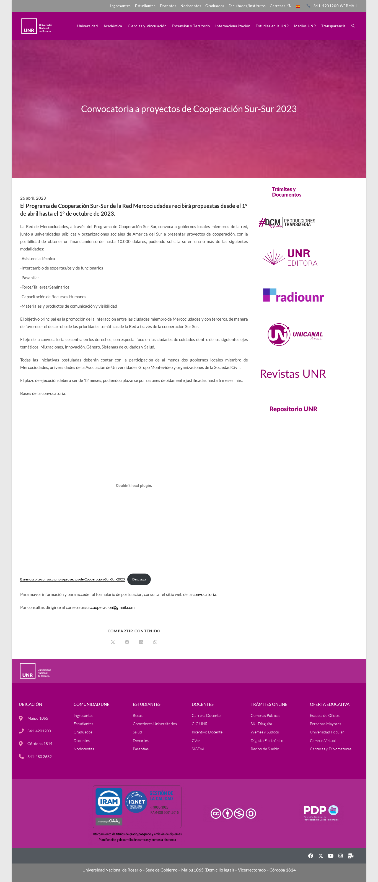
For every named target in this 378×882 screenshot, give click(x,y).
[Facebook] (311, 856)
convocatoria (204, 594)
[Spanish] (298, 6)
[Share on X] (112, 642)
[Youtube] (331, 856)
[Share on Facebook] (127, 642)
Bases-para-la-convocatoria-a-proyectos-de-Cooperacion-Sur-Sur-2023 (72, 579)
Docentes (168, 6)
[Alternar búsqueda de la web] (353, 26)
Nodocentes (190, 6)
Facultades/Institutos (247, 6)
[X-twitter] (321, 856)
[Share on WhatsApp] (155, 642)
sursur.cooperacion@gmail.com (106, 607)
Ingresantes (120, 6)
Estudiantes (145, 6)
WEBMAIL (349, 6)
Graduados (214, 6)
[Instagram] (341, 856)
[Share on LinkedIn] (141, 642)
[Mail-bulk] (351, 856)
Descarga (139, 579)
